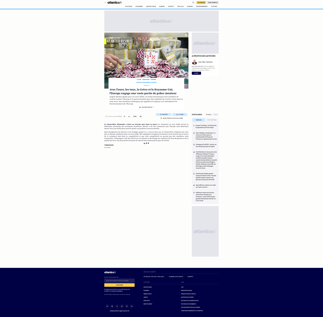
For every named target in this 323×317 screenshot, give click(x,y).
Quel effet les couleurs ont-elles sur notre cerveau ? (206, 186)
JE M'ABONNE (201, 2)
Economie (153, 79)
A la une (139, 79)
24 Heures (208, 114)
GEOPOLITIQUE (151, 6)
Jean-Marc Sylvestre (146, 107)
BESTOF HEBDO (148, 304)
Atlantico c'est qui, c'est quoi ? (154, 276)
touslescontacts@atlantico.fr (119, 311)
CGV (182, 287)
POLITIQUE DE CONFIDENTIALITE (190, 300)
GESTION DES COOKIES (187, 297)
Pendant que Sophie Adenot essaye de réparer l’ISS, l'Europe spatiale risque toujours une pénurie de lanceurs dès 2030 (206, 176)
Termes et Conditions (117, 291)
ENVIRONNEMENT (202, 6)
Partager (164, 114)
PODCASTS (147, 300)
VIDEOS (146, 297)
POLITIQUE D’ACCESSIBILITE (188, 304)
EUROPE (162, 6)
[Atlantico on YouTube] (132, 306)
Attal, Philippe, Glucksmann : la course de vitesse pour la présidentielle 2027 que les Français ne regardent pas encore (206, 136)
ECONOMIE (139, 6)
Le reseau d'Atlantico (176, 276)
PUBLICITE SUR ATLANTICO (188, 294)
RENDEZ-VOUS (147, 294)
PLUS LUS (198, 120)
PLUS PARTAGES (211, 120)
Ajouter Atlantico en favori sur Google (173, 118)
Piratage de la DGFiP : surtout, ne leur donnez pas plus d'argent (206, 145)
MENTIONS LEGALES (186, 290)
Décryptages (145, 79)
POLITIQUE (128, 6)
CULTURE (214, 6)
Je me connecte (213, 2)
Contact (190, 276)
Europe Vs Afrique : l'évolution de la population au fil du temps (206, 126)
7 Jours (215, 114)
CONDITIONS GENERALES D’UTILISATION (192, 310)
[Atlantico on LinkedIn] (122, 306)
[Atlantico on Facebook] (117, 306)
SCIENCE (190, 6)
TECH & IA (180, 6)
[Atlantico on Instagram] (127, 306)
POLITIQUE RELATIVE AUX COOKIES (190, 307)
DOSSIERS (146, 290)
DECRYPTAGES (148, 287)
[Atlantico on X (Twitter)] (112, 306)
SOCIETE (171, 6)
